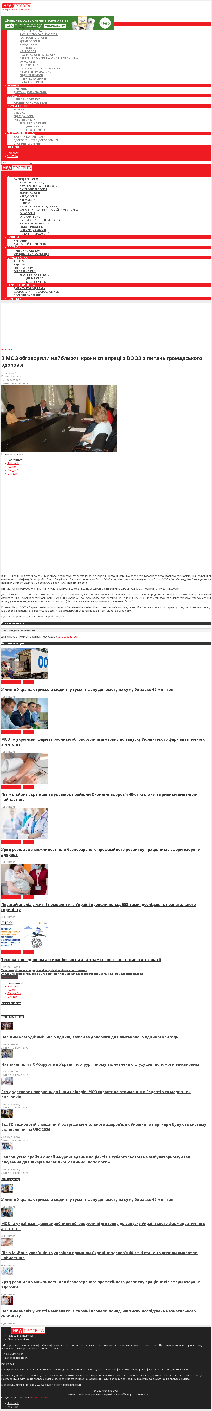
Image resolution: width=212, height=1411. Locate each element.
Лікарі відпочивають (34, 123)
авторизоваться (68, 636)
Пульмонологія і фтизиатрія (40, 68)
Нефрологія (28, 51)
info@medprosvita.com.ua (133, 1394)
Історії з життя (36, 130)
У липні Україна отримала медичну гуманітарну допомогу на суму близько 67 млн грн (87, 689)
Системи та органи (27, 143)
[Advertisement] (106, 324)
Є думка (19, 113)
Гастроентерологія (33, 37)
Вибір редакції (11, 682)
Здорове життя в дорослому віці (37, 140)
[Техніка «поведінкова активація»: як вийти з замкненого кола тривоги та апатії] (24, 948)
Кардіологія (28, 44)
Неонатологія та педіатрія (38, 55)
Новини (13, 85)
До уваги (13, 95)
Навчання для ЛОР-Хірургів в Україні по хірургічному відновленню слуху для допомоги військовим (100, 1064)
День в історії (35, 126)
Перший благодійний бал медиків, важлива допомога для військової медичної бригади (90, 1036)
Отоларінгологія (32, 65)
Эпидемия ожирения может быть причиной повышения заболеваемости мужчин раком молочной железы (72, 973)
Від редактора (24, 116)
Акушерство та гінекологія (39, 34)
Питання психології (34, 82)
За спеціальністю (26, 27)
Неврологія (28, 48)
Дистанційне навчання (30, 92)
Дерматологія (30, 41)
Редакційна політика (20, 1335)
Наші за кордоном (27, 99)
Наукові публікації (32, 31)
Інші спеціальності (33, 78)
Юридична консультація (31, 102)
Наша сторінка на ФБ (14, 1357)
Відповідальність (18, 1339)
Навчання (20, 89)
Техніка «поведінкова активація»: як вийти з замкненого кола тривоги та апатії (81, 959)
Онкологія (27, 61)
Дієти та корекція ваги (29, 136)
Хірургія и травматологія (37, 72)
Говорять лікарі (25, 119)
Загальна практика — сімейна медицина (49, 58)
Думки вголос (17, 106)
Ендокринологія (31, 75)
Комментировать (12, 376)
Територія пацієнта (21, 133)
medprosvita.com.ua (42, 1397)
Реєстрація (7, 1363)
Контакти (14, 147)
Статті (11, 24)
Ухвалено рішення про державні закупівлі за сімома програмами (44, 970)
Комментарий (9, 977)
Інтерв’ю (19, 109)
